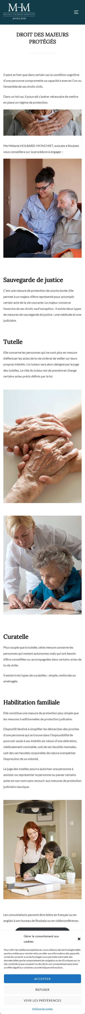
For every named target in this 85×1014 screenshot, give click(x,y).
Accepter (42, 979)
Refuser (42, 989)
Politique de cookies (42, 1008)
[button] (79, 939)
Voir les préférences (42, 1000)
